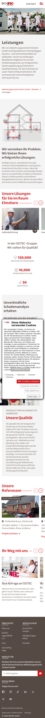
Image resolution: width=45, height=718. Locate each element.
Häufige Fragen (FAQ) (29, 637)
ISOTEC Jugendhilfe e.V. (7, 636)
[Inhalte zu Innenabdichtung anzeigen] (19, 136)
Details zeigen (32, 396)
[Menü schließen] (41, 4)
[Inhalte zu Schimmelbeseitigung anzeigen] (9, 116)
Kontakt (31, 4)
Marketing (9, 377)
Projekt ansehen (10, 533)
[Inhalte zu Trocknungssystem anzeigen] (13, 127)
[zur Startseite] (8, 4)
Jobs (4, 643)
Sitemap (27, 713)
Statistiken (31, 375)
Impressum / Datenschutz (12, 713)
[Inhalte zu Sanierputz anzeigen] (9, 132)
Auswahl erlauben (30, 386)
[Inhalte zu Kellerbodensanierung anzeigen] (17, 137)
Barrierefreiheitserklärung (12, 708)
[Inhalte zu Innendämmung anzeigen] (30, 120)
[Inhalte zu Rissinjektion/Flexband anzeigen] (13, 138)
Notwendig (9, 375)
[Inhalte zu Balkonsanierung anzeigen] (6, 123)
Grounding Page (6, 649)
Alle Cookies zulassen (28, 381)
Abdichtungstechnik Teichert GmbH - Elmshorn (20, 89)
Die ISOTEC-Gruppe (27, 629)
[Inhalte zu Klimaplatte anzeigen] (30, 127)
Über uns (6, 628)
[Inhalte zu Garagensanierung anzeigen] (36, 130)
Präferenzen (21, 375)
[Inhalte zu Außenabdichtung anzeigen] (8, 134)
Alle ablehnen (32, 390)
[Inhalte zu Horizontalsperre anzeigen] (9, 137)
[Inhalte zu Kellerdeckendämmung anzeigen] (13, 131)
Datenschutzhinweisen (20, 370)
